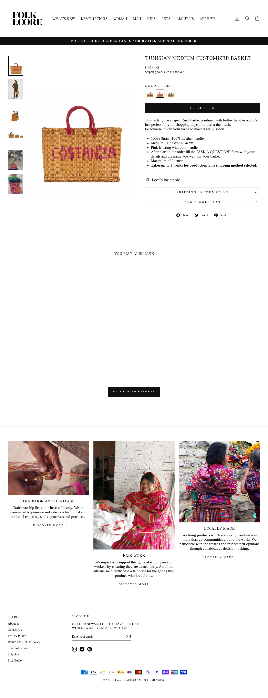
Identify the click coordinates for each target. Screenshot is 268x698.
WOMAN (120, 18)
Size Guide (15, 660)
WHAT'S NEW (63, 18)
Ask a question (202, 201)
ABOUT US (185, 18)
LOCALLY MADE (219, 557)
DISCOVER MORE (48, 525)
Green (170, 93)
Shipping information (203, 192)
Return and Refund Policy (24, 642)
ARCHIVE (208, 18)
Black (150, 93)
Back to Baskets (136, 391)
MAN (137, 18)
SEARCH (14, 617)
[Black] (149, 95)
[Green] (170, 95)
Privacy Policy (17, 635)
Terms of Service (18, 648)
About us (13, 623)
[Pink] (160, 95)
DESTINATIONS (94, 18)
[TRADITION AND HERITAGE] (48, 468)
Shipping (150, 72)
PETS (165, 18)
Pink (160, 93)
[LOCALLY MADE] (219, 481)
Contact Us (15, 629)
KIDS (151, 18)
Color (157, 85)
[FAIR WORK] (134, 495)
